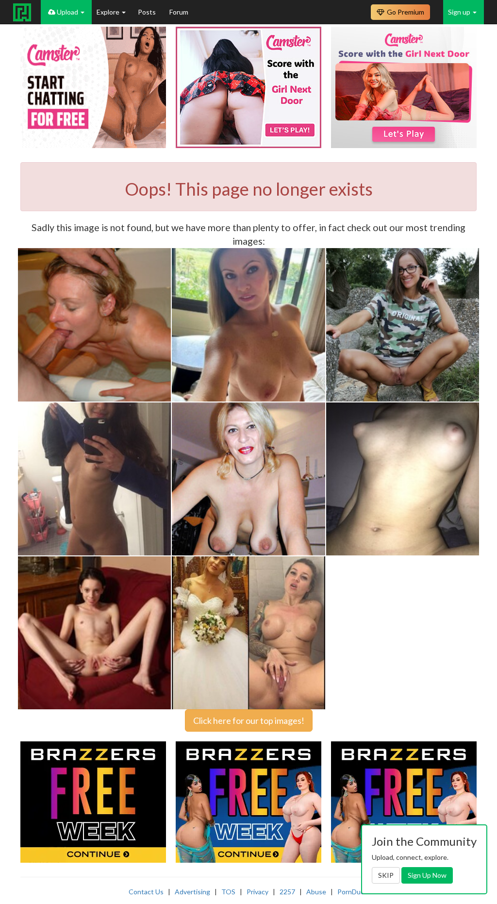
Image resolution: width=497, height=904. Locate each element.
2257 (287, 891)
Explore (109, 12)
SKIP (386, 875)
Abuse (316, 891)
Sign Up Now (427, 875)
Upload (67, 12)
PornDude (352, 891)
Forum (178, 12)
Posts (147, 12)
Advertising (192, 891)
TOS (228, 891)
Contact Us (146, 891)
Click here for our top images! (248, 720)
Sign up (460, 12)
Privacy (257, 891)
